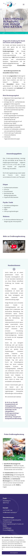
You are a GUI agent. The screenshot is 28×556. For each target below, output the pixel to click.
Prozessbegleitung (8, 530)
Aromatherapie (7, 528)
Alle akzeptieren (14, 552)
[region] (14, 545)
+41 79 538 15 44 (7, 510)
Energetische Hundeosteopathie (12, 520)
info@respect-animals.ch (10, 512)
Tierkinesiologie (7, 522)
